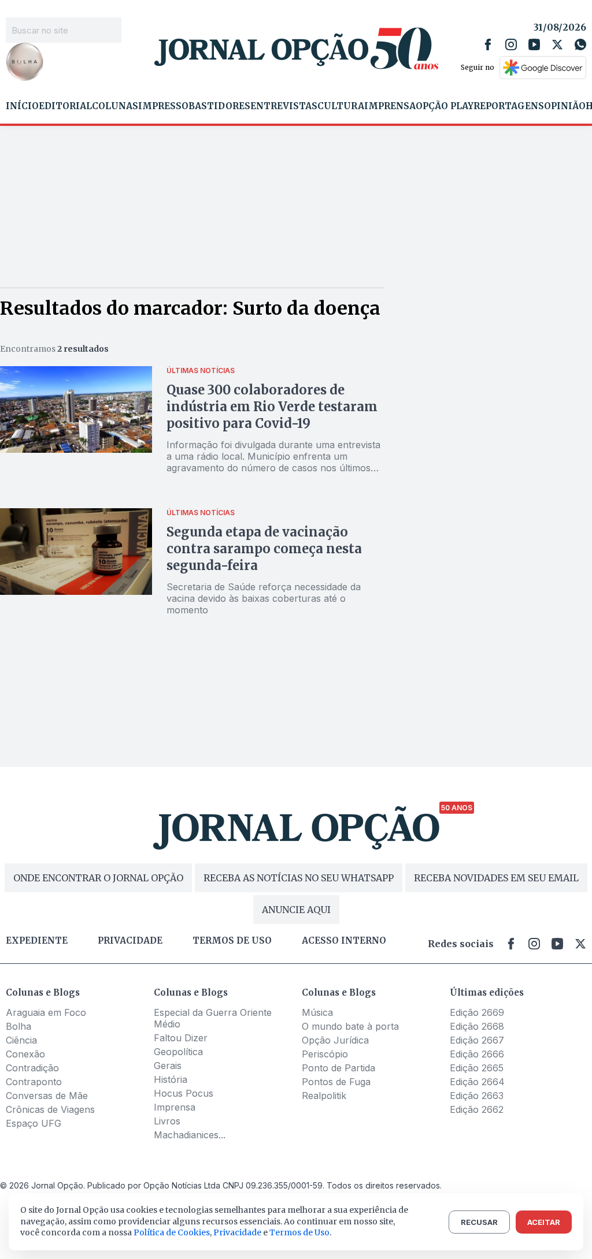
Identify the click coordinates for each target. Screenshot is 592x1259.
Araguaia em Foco (46, 1012)
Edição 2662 (477, 1109)
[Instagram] (511, 44)
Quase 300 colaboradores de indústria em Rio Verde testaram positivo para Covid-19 (272, 406)
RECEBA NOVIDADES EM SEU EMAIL (496, 878)
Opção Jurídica (335, 1040)
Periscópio (325, 1054)
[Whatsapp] (580, 44)
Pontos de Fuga (336, 1081)
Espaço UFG (33, 1123)
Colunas (115, 106)
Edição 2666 (477, 1054)
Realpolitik (324, 1095)
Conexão (25, 1054)
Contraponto (34, 1081)
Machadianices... (189, 1135)
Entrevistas (283, 106)
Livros (167, 1121)
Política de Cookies (172, 1232)
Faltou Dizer (181, 1038)
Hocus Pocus (183, 1093)
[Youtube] (534, 44)
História (170, 1079)
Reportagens (508, 106)
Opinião (565, 106)
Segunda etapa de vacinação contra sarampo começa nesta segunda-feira (264, 548)
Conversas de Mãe (47, 1095)
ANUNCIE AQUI (296, 909)
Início (22, 106)
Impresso (163, 106)
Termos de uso (232, 941)
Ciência (21, 1040)
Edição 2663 (477, 1095)
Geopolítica (178, 1051)
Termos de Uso (299, 1232)
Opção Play (444, 106)
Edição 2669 (477, 1012)
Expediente (37, 941)
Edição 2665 (477, 1068)
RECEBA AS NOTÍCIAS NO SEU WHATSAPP (299, 878)
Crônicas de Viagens (50, 1109)
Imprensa (390, 106)
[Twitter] (557, 44)
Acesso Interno (344, 941)
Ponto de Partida (338, 1068)
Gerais (168, 1065)
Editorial (65, 106)
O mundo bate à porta (350, 1026)
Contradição (32, 1068)
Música (317, 1012)
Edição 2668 (477, 1026)
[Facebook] (488, 44)
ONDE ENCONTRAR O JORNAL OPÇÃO (98, 878)
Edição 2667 (477, 1040)
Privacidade (130, 941)
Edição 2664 (477, 1081)
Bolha (18, 1026)
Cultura (340, 106)
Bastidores (219, 106)
